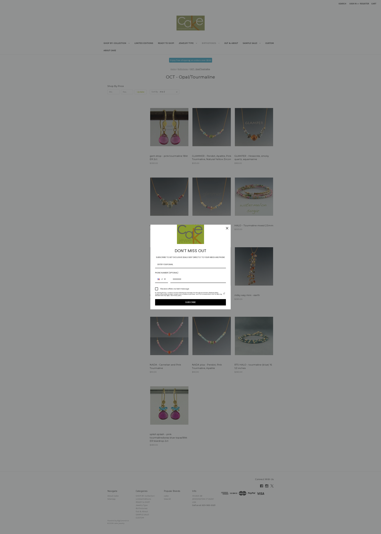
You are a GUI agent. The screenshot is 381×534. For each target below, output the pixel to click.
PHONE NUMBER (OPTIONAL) (166, 272)
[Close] (227, 228)
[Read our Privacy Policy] (224, 293)
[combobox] (161, 279)
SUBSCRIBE (190, 302)
